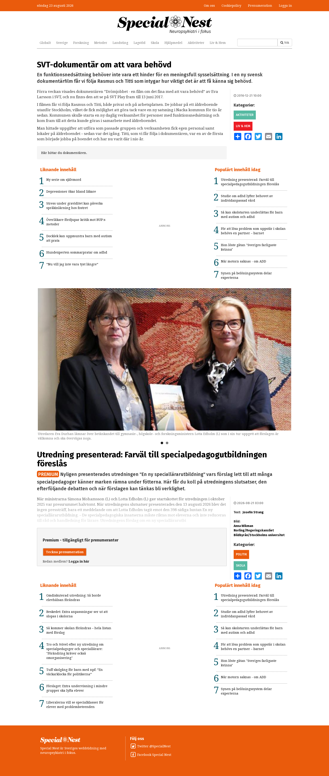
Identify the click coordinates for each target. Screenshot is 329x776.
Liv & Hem (218, 43)
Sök (286, 42)
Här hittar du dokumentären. (64, 153)
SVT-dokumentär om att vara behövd (104, 65)
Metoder (100, 43)
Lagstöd (139, 43)
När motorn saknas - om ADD (243, 261)
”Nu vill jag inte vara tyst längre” (72, 264)
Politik (241, 554)
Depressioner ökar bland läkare (71, 191)
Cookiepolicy (231, 5)
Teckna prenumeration (64, 552)
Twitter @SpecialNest (154, 746)
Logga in (285, 5)
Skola (155, 43)
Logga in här (78, 561)
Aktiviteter (196, 43)
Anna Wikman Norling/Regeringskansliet (254, 528)
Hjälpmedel (173, 43)
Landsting (120, 43)
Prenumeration (260, 5)
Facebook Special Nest (154, 755)
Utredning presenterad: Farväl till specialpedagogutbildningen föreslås (152, 459)
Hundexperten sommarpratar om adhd (76, 252)
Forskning (81, 43)
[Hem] (164, 24)
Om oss (209, 5)
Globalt (45, 43)
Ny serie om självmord (63, 179)
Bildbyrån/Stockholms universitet (259, 535)
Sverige (62, 43)
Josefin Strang (253, 512)
